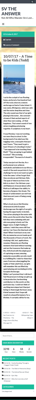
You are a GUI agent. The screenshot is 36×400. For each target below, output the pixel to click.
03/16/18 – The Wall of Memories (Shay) (17, 368)
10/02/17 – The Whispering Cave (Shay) (27, 315)
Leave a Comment (12, 45)
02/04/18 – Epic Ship (10, 375)
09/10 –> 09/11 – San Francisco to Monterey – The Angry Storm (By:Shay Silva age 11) (10, 318)
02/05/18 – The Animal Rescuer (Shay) (16, 372)
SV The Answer (11, 11)
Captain (8, 40)
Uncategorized (7, 391)
